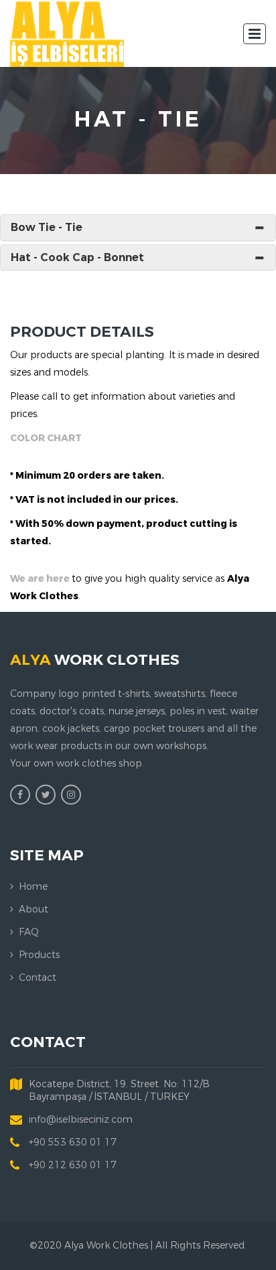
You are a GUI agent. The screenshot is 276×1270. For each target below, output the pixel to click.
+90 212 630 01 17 (73, 1165)
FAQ (29, 932)
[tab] (138, 227)
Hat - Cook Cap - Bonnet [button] (77, 257)
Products (39, 955)
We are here (41, 578)
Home (33, 886)
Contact (37, 977)
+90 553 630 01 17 (73, 1142)
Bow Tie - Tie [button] (46, 227)
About (33, 909)
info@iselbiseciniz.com (81, 1119)
